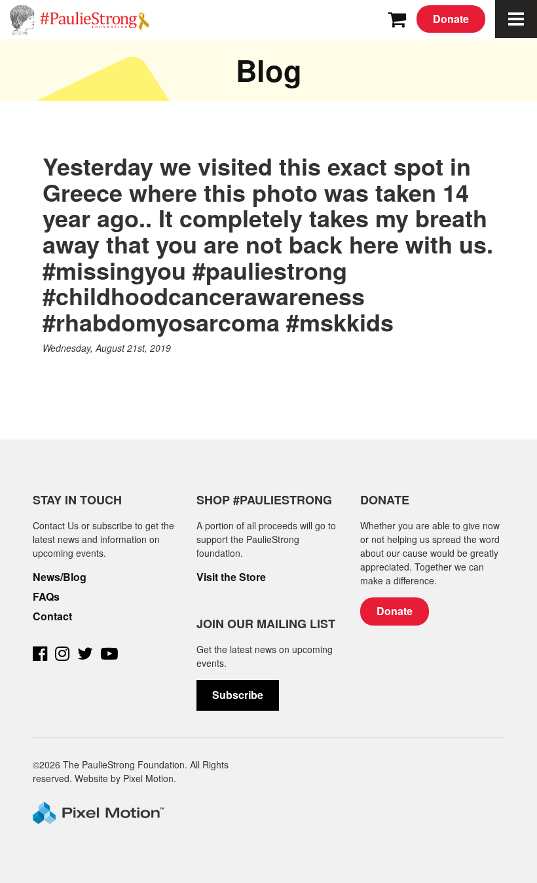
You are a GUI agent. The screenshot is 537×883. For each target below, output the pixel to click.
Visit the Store (231, 577)
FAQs (46, 597)
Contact (52, 616)
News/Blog (59, 577)
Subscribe (237, 694)
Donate (451, 18)
